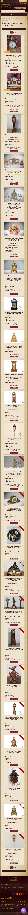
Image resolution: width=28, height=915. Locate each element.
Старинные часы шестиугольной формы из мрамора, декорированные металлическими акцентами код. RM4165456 (14, 241)
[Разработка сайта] (12, 898)
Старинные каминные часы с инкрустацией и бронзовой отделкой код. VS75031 (14, 751)
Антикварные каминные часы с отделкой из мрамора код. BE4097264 (14, 579)
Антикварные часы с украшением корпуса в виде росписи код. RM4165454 (14, 509)
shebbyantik (6, 905)
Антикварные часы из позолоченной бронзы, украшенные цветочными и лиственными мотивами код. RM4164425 (14, 278)
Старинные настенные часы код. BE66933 (14, 789)
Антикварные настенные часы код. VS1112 (14, 439)
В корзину (14, 69)
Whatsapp (24, 5)
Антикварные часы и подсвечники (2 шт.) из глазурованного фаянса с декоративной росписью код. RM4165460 (14, 206)
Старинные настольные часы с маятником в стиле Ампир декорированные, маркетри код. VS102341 (14, 376)
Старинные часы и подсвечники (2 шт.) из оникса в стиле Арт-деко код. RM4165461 (14, 171)
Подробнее (14, 488)
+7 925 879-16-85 (7, 907)
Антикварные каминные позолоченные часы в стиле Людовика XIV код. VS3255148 (14, 346)
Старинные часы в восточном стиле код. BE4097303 (14, 547)
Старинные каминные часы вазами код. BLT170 (14, 94)
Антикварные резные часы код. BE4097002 (14, 686)
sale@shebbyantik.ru (8, 904)
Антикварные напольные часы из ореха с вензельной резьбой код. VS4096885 (14, 718)
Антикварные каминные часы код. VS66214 (14, 819)
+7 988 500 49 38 (22, 3)
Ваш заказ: (23, 1)
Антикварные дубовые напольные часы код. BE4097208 (14, 649)
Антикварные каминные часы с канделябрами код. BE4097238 (14, 612)
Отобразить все (17, 32)
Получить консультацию (20, 8)
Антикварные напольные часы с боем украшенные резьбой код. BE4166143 (14, 136)
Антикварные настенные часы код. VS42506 (14, 406)
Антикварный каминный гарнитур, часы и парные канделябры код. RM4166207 (14, 473)
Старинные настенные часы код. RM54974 (14, 850)
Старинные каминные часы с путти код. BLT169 (14, 56)
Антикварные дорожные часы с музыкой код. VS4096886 (14, 313)
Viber (20, 5)
